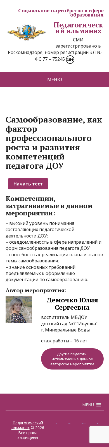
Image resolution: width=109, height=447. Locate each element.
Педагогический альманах (78, 28)
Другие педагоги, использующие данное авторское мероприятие (72, 358)
